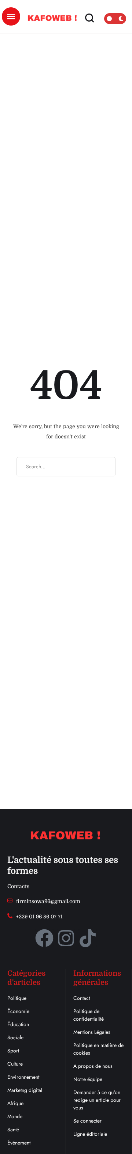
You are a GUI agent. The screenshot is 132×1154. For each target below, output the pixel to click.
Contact (81, 998)
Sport (13, 1050)
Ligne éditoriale (90, 1134)
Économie (18, 1011)
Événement (18, 1142)
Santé (13, 1129)
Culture (15, 1063)
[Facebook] (44, 938)
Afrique (15, 1103)
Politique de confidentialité (88, 1015)
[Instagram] (66, 938)
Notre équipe (87, 1079)
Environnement (23, 1077)
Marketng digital (24, 1090)
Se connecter (87, 1120)
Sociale (15, 1037)
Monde (14, 1116)
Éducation (18, 1024)
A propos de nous (93, 1066)
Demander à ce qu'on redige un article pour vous (97, 1100)
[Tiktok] (87, 938)
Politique (16, 998)
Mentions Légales (91, 1032)
